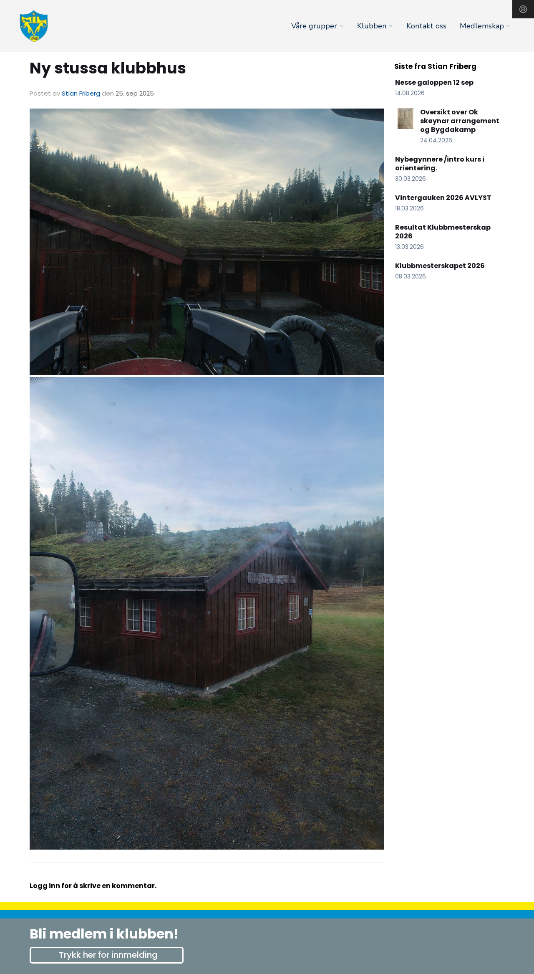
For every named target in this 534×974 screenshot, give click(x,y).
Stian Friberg (81, 93)
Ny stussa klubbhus (108, 68)
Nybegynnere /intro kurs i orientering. (439, 163)
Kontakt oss (426, 26)
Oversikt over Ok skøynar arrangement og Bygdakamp (459, 120)
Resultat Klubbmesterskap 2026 (443, 232)
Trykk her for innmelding (108, 955)
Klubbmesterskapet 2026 (440, 266)
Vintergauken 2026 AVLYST (443, 197)
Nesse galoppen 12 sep (434, 82)
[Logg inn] (523, 9)
